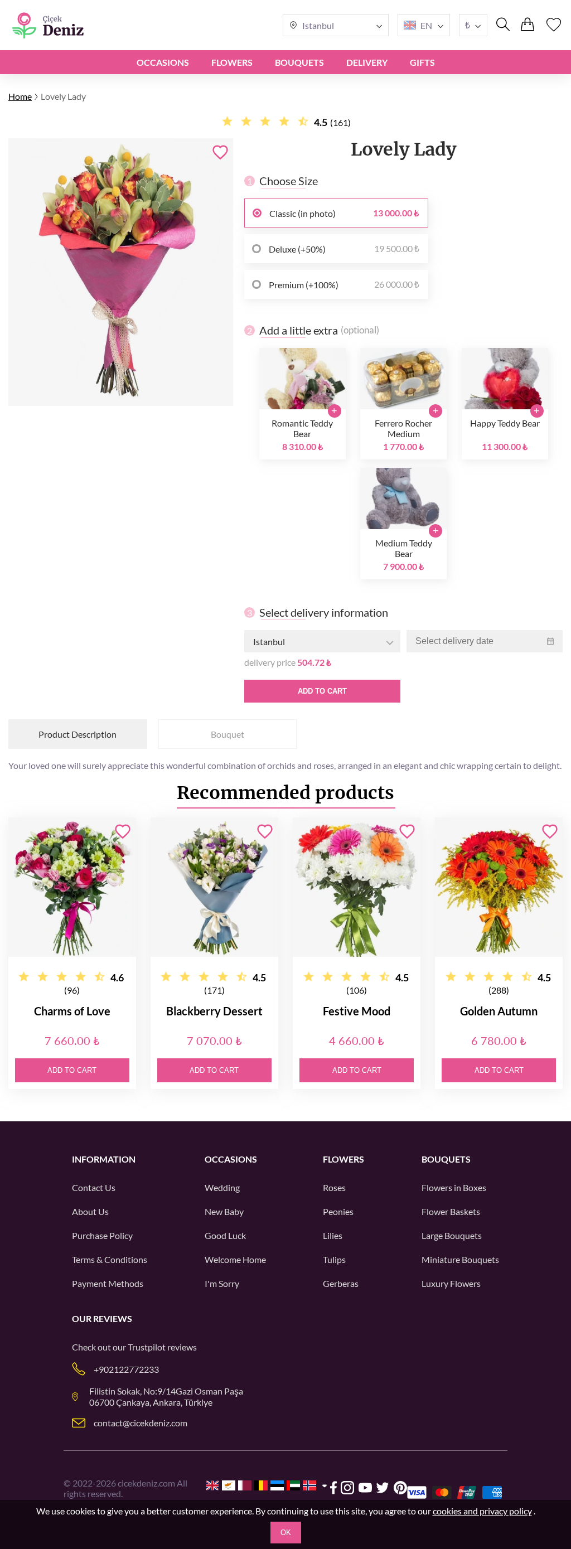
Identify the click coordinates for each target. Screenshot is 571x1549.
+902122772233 (126, 1369)
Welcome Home (235, 1259)
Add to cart (322, 691)
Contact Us (93, 1187)
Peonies (338, 1211)
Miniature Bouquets (460, 1259)
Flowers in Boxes (454, 1187)
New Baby (224, 1211)
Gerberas (341, 1283)
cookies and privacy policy (482, 1511)
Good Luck (225, 1235)
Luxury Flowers (451, 1283)
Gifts (422, 62)
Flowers (232, 62)
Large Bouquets (452, 1235)
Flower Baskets (451, 1211)
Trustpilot (147, 1347)
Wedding (222, 1187)
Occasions (163, 62)
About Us (90, 1211)
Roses (334, 1187)
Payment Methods (107, 1283)
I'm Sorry (222, 1283)
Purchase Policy (102, 1235)
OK (285, 1532)
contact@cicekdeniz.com (140, 1422)
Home (20, 96)
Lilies (332, 1235)
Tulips (334, 1259)
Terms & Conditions (109, 1259)
